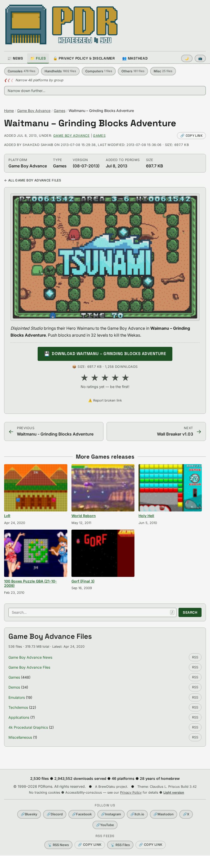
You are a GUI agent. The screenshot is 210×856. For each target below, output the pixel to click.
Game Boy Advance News (30, 657)
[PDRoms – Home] (61, 24)
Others (132, 71)
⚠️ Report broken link (105, 400)
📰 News (15, 58)
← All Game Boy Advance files (32, 180)
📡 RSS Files (120, 845)
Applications (18, 717)
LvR (7, 515)
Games (59, 110)
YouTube (105, 825)
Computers (98, 71)
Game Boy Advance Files (29, 667)
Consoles (21, 71)
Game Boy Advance (33, 110)
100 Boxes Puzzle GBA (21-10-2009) (30, 583)
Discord (55, 814)
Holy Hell (146, 515)
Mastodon (163, 814)
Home (9, 110)
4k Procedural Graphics (28, 727)
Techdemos (18, 707)
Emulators (16, 697)
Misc (163, 71)
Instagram (111, 814)
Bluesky (29, 814)
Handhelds (60, 71)
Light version (173, 792)
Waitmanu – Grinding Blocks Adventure (90, 123)
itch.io (137, 814)
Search (190, 612)
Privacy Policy (131, 792)
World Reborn (83, 515)
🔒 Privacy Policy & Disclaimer (84, 58)
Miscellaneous (20, 737)
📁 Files (38, 58)
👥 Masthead (135, 58)
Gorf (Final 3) (82, 581)
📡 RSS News (58, 845)
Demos (14, 687)
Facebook (82, 814)
